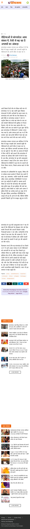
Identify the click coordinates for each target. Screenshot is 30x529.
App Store (19, 293)
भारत (7, 7)
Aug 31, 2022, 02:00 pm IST (10, 57)
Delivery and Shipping (7, 521)
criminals (4, 276)
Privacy (3, 517)
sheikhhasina (15, 273)
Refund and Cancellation (7, 519)
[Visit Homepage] (14, 2)
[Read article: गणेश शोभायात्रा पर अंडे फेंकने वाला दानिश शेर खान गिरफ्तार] (5, 440)
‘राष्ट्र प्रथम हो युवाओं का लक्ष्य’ (17, 497)
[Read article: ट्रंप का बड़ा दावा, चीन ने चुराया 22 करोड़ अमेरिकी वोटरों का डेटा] (4, 359)
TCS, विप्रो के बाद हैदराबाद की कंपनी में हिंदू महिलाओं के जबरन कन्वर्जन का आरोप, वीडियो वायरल (19, 446)
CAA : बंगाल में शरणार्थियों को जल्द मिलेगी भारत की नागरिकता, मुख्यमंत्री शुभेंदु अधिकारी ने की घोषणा (19, 477)
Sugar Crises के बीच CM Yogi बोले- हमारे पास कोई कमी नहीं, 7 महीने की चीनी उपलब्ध (19, 453)
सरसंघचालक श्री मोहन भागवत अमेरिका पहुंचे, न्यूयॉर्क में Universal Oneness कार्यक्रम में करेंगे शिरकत (19, 432)
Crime (3, 278)
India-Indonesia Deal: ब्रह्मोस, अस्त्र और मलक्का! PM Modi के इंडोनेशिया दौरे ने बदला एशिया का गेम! (19, 366)
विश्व (11, 7)
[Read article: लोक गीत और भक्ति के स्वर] (5, 485)
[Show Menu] (2, 2)
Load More (15, 372)
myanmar (23, 273)
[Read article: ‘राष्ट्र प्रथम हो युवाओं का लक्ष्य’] (5, 500)
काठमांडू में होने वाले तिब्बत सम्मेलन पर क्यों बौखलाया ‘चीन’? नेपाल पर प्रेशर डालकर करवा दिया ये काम (18, 342)
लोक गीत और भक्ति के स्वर (16, 483)
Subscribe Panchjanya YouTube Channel (15, 289)
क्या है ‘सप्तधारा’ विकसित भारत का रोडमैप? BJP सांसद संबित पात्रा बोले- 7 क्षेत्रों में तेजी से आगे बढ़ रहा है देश (19, 492)
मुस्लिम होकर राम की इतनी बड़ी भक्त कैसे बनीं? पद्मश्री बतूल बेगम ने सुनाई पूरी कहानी (19, 470)
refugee (16, 276)
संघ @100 (17, 7)
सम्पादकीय (24, 7)
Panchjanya (13, 55)
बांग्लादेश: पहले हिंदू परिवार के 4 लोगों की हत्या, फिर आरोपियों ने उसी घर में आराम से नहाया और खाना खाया (18, 327)
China (10, 276)
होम (2, 7)
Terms (9, 517)
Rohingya (23, 276)
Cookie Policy (17, 517)
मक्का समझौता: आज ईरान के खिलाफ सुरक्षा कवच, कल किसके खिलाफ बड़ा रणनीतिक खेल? (18, 334)
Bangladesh (10, 278)
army (7, 273)
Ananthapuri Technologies (16, 525)
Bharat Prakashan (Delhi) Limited (10, 524)
